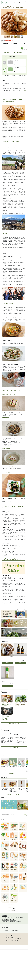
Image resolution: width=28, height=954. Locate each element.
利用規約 (17, 940)
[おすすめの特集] (9, 805)
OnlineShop (4, 6)
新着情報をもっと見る (13, 773)
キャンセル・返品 (19, 917)
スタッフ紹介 (11, 930)
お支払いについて (11, 917)
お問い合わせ (13, 919)
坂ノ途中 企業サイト (7, 927)
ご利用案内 (4, 915)
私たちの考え (13, 747)
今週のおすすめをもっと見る (13, 794)
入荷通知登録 (19, 52)
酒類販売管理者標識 (17, 921)
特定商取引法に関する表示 (7, 921)
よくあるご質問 (5, 919)
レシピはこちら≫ (5, 445)
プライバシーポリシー (10, 940)
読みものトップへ (13, 723)
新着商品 (9, 6)
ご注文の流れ (4, 917)
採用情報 (16, 930)
